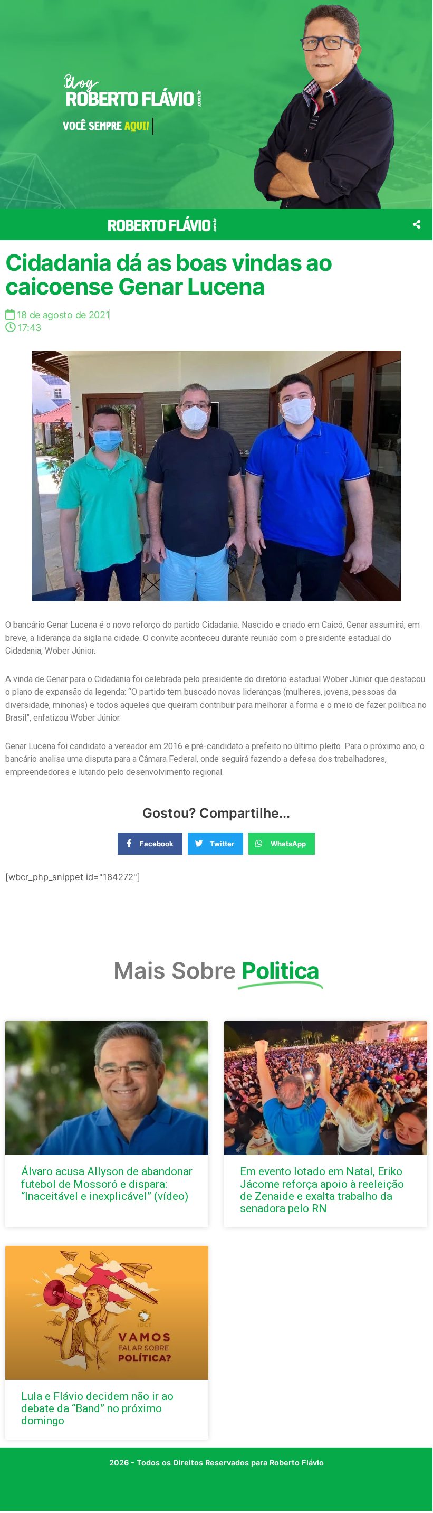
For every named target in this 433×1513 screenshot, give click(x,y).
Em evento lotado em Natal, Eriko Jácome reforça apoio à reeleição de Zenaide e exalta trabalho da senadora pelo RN (322, 1189)
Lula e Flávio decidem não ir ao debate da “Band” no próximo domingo (97, 1408)
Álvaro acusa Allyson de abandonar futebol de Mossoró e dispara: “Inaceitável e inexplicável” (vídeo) (107, 1183)
